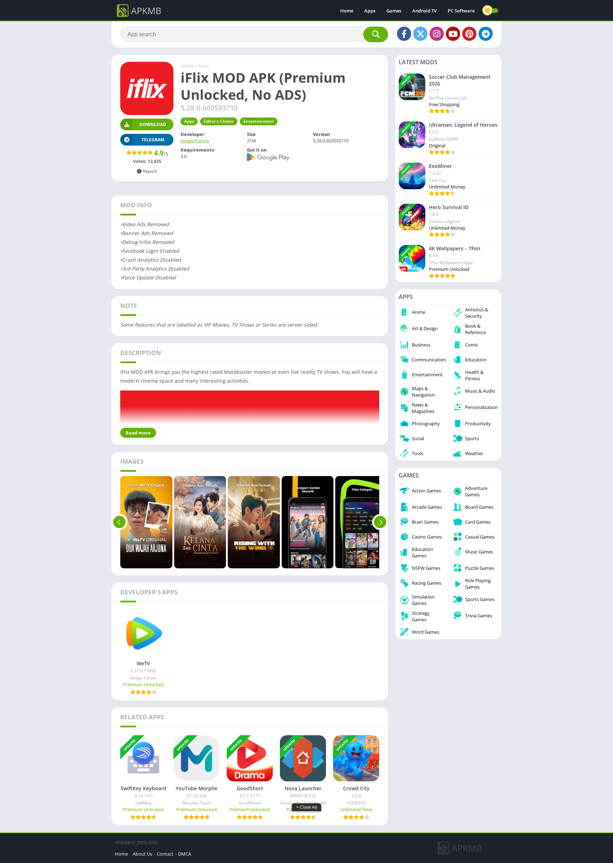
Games (393, 10)
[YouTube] (453, 34)
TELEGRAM (153, 140)
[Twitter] (420, 34)
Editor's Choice (219, 121)
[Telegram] (486, 34)
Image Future (195, 140)
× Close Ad (306, 807)
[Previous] (119, 522)
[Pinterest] (469, 34)
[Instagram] (437, 34)
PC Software (461, 10)
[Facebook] (404, 34)
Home (346, 10)
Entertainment (258, 121)
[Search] (375, 34)
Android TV (424, 10)
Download (152, 124)
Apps (369, 10)
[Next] (380, 522)
